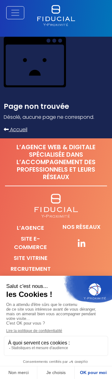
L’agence (30, 228)
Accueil (18, 129)
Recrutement (31, 269)
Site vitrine (31, 258)
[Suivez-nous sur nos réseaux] (81, 244)
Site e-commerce (30, 243)
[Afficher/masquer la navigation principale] (15, 12)
